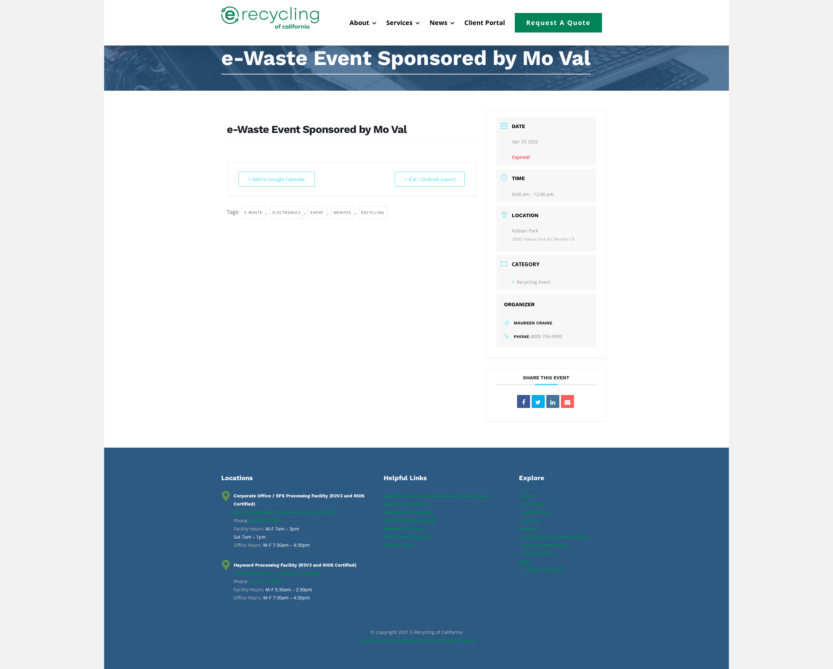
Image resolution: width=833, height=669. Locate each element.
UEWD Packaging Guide (410, 521)
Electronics (286, 212)
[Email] (567, 401)
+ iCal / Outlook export (429, 179)
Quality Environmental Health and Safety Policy (437, 496)
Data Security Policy (406, 504)
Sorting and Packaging (409, 512)
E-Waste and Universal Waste (555, 537)
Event (317, 212)
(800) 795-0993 (546, 336)
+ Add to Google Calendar (276, 179)
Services (528, 529)
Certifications (537, 512)
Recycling (373, 212)
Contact (531, 521)
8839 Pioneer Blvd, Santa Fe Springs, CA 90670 (285, 512)
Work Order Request (407, 537)
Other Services (538, 553)
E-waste (253, 212)
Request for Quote (404, 529)
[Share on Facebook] (523, 401)
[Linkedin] (552, 401)
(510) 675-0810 (266, 581)
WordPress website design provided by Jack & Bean (416, 640)
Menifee (343, 212)
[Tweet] (538, 401)
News (525, 561)
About (526, 496)
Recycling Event (534, 282)
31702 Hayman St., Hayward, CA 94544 (277, 573)
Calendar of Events (543, 570)
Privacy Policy (399, 545)
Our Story (533, 504)
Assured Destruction (545, 545)
